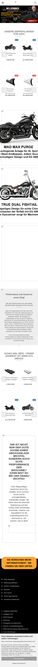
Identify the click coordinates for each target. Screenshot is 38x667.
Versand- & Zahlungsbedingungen (13, 626)
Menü (3, 3)
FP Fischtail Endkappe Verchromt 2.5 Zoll (27, 89)
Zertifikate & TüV (8, 614)
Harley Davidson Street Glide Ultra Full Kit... (28, 54)
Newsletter (6, 589)
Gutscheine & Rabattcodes (11, 599)
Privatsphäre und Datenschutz (12, 623)
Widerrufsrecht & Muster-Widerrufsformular (15, 629)
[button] (4, 54)
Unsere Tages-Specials (10, 596)
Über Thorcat (7, 593)
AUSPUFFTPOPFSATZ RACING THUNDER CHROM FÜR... (28, 378)
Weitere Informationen (19, 663)
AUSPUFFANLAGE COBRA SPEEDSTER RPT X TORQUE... (10, 54)
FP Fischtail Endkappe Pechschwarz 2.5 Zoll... (10, 89)
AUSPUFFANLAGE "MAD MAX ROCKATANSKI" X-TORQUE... (27, 414)
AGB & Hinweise (8, 617)
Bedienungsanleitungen (10, 582)
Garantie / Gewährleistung (11, 586)
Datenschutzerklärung (26, 655)
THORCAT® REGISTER (10, 611)
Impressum (6, 620)
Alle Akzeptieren (19, 658)
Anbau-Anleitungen (9, 579)
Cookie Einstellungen (9, 632)
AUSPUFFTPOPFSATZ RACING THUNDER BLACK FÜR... (11, 378)
